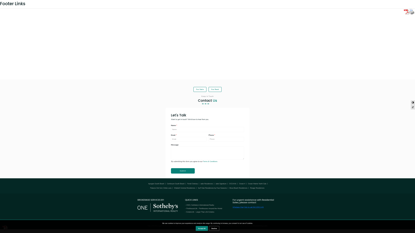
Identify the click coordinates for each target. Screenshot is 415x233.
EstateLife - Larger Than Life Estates (200, 212)
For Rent (215, 89)
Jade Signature (221, 184)
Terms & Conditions (210, 161)
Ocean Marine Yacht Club (257, 184)
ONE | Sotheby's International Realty (200, 205)
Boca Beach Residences (238, 188)
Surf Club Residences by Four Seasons (212, 188)
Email (174, 135)
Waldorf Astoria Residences (184, 188)
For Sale (200, 89)
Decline (214, 228)
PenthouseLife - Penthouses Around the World (204, 208)
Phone (212, 135)
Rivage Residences (257, 188)
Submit (183, 171)
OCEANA (232, 184)
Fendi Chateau (192, 184)
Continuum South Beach (176, 184)
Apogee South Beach (156, 184)
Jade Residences (206, 184)
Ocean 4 (242, 184)
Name (174, 125)
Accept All (202, 228)
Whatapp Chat (238, 207)
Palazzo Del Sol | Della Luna (160, 188)
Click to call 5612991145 (254, 207)
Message (175, 145)
